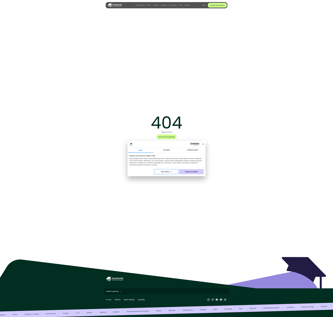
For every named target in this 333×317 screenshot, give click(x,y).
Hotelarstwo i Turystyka (19, 314)
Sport (228, 309)
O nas (108, 299)
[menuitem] (140, 5)
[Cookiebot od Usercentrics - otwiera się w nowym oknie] (191, 144)
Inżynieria (53, 313)
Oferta (117, 299)
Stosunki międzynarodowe (258, 308)
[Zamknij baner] (203, 144)
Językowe (77, 313)
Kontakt (141, 299)
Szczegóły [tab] (166, 150)
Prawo (202, 309)
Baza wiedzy (129, 299)
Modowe (145, 311)
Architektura (277, 308)
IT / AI (64, 313)
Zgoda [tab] (140, 150)
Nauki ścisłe (159, 311)
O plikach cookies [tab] (192, 150)
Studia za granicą (112, 291)
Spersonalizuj (165, 171)
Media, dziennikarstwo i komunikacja (125, 311)
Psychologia (215, 309)
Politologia (190, 310)
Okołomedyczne (175, 310)
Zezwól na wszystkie (191, 171)
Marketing (90, 313)
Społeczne (240, 309)
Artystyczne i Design (295, 307)
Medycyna (103, 312)
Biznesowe (311, 307)
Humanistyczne (38, 314)
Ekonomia (325, 306)
